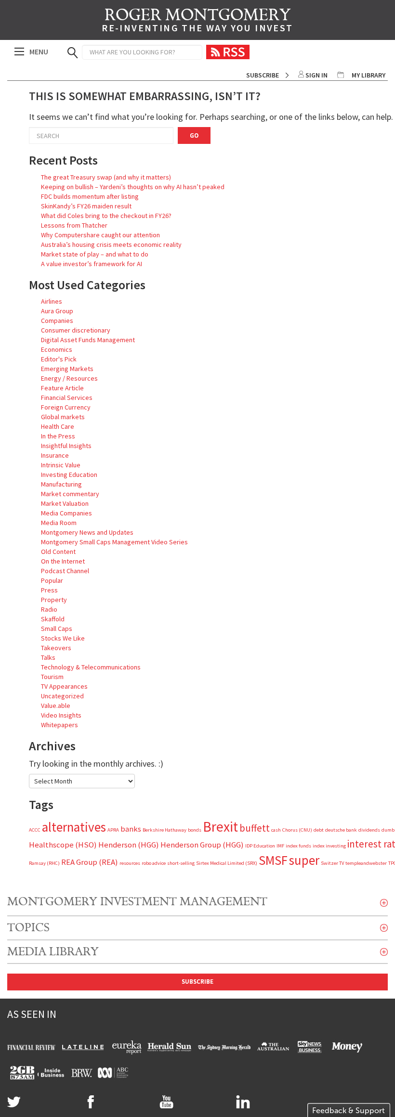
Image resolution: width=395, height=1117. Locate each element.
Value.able (55, 705)
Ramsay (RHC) (44, 863)
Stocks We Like (63, 638)
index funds (298, 846)
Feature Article (62, 388)
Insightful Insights (66, 445)
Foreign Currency (66, 407)
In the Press (58, 436)
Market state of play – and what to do (94, 254)
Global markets (63, 416)
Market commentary (70, 493)
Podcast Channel (65, 570)
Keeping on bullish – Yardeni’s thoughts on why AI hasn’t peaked (132, 186)
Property (54, 599)
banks (130, 828)
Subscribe (262, 75)
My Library (368, 75)
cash (276, 830)
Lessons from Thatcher (74, 225)
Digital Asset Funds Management (88, 339)
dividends (369, 830)
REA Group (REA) (89, 862)
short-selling (181, 863)
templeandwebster (366, 863)
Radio (49, 609)
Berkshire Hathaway (164, 830)
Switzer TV (332, 863)
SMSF (273, 860)
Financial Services (66, 397)
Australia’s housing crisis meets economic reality (111, 244)
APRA (113, 830)
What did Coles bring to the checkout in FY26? (106, 215)
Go (194, 135)
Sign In (316, 75)
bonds (194, 830)
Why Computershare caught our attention (100, 235)
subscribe (197, 981)
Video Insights (61, 715)
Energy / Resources (69, 378)
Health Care (57, 426)
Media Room (59, 522)
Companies (57, 320)
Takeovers (56, 647)
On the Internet (63, 561)
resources (129, 863)
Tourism (52, 676)
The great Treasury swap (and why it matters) (106, 177)
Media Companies (66, 513)
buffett (254, 828)
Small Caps (56, 628)
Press (49, 590)
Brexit (220, 826)
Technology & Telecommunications (91, 667)
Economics (56, 349)
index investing (329, 846)
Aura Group (57, 311)
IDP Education (260, 846)
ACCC (34, 830)
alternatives (74, 827)
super (304, 860)
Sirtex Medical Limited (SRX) (226, 863)
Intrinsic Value (60, 465)
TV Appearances (64, 686)
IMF (280, 846)
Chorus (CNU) (297, 830)
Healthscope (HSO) (63, 844)
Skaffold (53, 619)
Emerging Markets (67, 368)
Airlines (51, 301)
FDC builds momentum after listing (90, 196)
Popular (52, 580)
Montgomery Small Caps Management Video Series (114, 542)
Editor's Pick (59, 359)
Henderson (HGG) (128, 844)
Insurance (55, 455)
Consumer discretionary (75, 330)
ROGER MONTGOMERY (197, 22)
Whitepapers (59, 724)
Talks (48, 657)
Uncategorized (62, 696)
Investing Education (69, 474)
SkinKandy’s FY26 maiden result (86, 206)
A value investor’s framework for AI (91, 263)
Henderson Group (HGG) (202, 844)
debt (319, 830)
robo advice (154, 863)
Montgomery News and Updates (87, 532)
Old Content (58, 551)
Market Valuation (65, 503)
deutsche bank (341, 830)
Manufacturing (61, 484)
